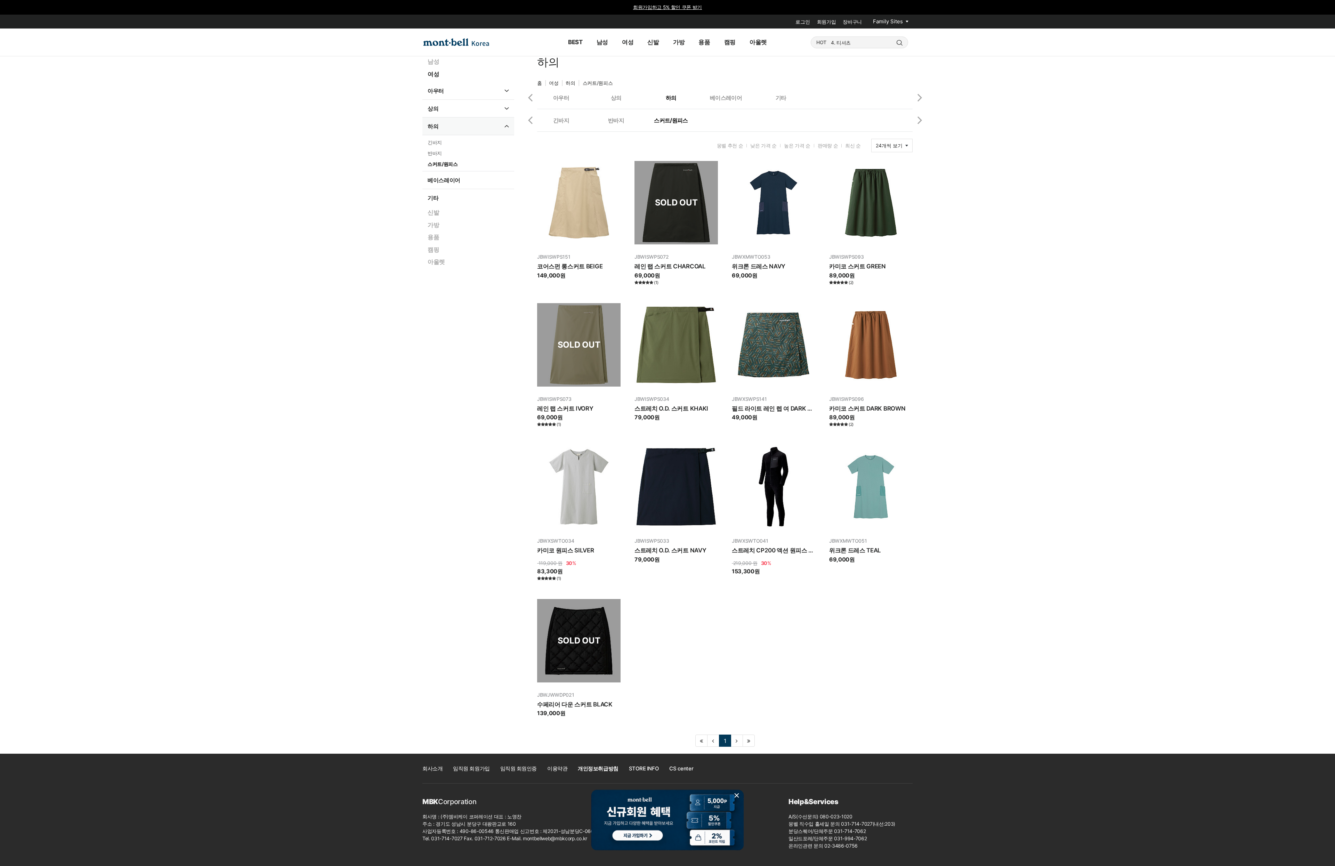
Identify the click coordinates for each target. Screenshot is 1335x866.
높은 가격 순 (797, 145)
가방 (433, 224)
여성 (433, 74)
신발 (433, 212)
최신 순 (853, 145)
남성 (433, 61)
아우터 (436, 90)
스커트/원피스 (443, 164)
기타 (433, 197)
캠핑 (433, 249)
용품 (433, 237)
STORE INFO (644, 768)
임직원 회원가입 (471, 768)
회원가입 (826, 22)
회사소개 (432, 768)
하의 (433, 126)
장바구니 (852, 22)
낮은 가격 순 (763, 145)
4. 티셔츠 (841, 43)
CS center (681, 768)
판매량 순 (828, 145)
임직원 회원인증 (518, 768)
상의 (433, 108)
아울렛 (436, 261)
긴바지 (435, 142)
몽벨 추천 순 (730, 145)
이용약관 (557, 768)
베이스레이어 (444, 180)
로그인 (802, 22)
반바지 (435, 153)
